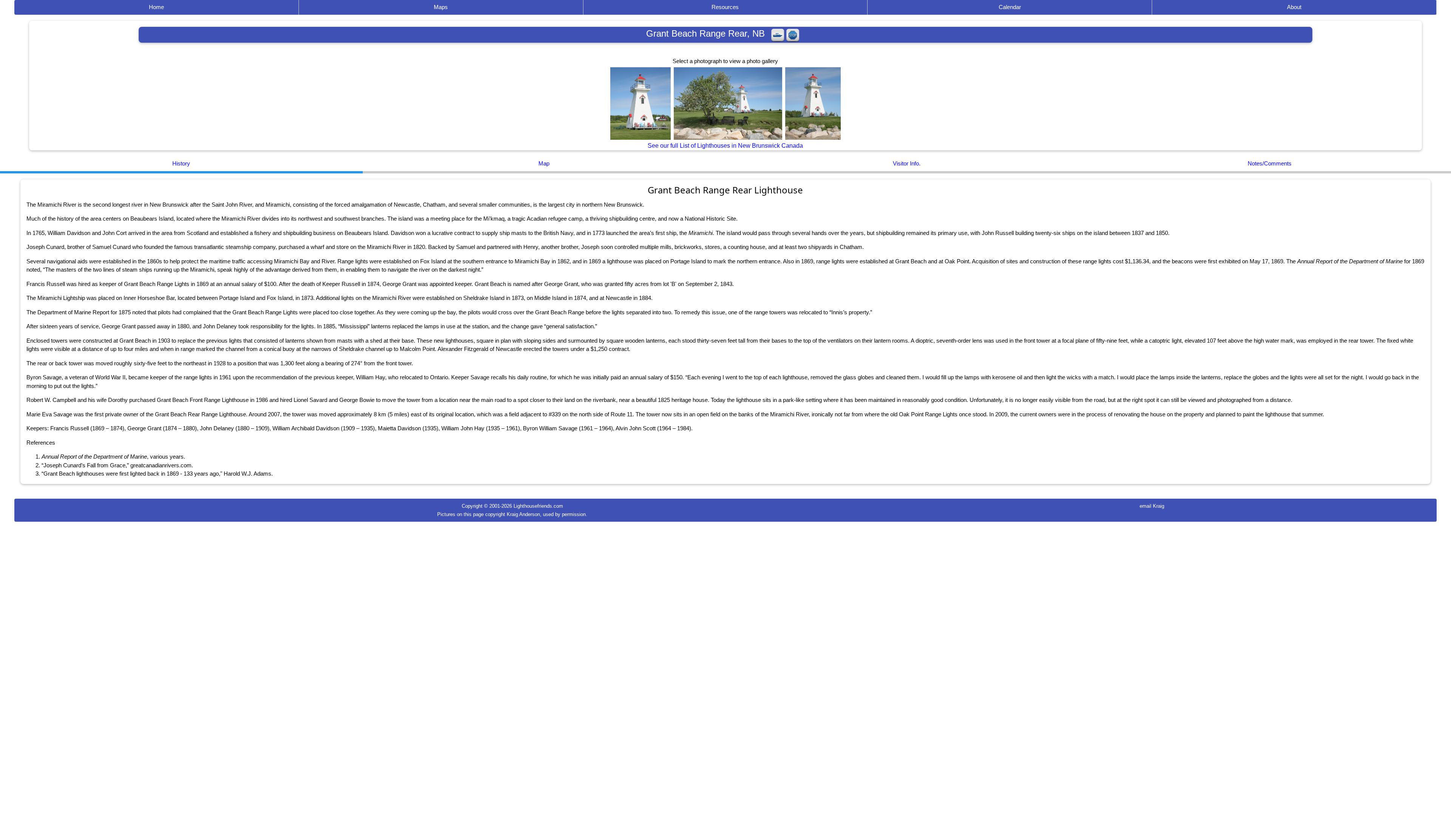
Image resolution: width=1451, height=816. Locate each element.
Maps (441, 7)
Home (156, 7)
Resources (725, 7)
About (1294, 7)
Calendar (1010, 7)
